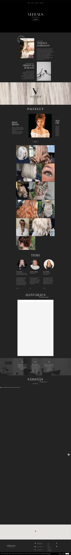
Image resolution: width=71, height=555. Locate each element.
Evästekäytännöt (49, 550)
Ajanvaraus (48, 546)
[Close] (70, 553)
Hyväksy (67, 553)
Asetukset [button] (60, 553)
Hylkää (63, 553)
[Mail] (35, 546)
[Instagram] (16, 288)
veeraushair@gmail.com (40, 546)
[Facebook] (18, 288)
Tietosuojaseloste (49, 549)
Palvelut (48, 544)
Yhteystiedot (48, 547)
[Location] (35, 543)
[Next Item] (69, 455)
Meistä (48, 543)
